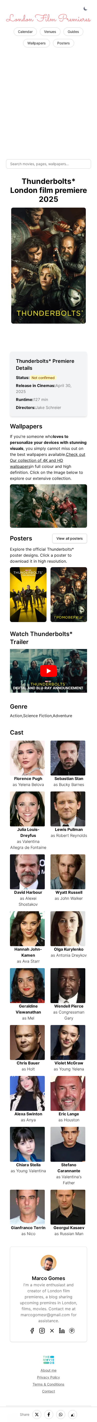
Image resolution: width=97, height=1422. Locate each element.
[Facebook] (32, 1331)
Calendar (25, 31)
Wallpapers (36, 43)
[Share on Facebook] (48, 1414)
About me (48, 1370)
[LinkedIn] (62, 1331)
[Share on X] (36, 1414)
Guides (73, 31)
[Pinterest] (72, 1331)
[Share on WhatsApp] (60, 1414)
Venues (50, 31)
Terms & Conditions (48, 1384)
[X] (52, 1331)
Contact (48, 1391)
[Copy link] (72, 1414)
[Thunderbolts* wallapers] (48, 506)
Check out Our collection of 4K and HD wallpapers (47, 460)
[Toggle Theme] (86, 9)
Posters (63, 43)
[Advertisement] (48, 104)
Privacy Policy (48, 1377)
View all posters (69, 538)
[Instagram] (42, 1331)
